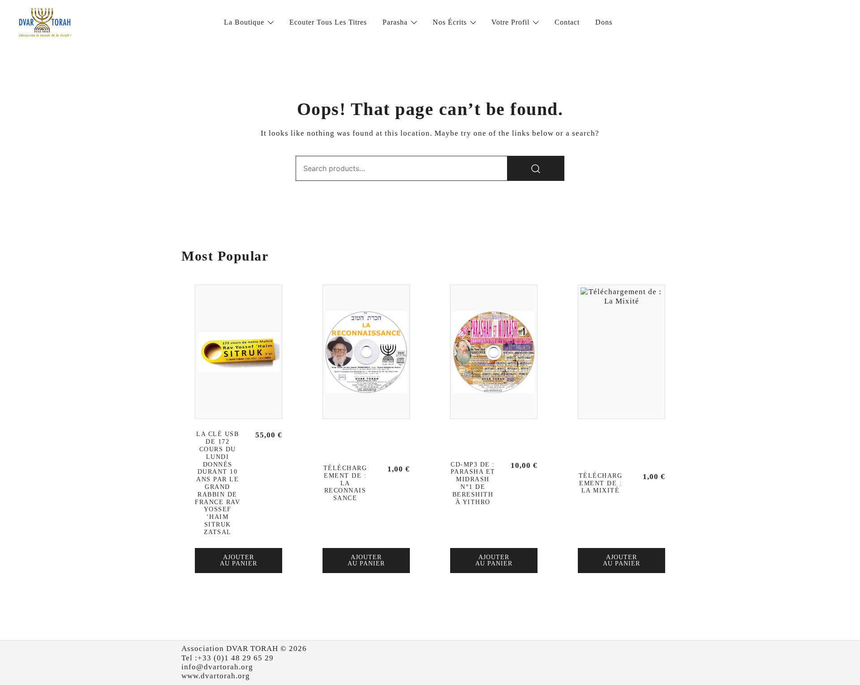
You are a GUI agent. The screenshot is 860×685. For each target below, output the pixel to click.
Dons (603, 22)
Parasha (395, 22)
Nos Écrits (450, 22)
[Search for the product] (535, 168)
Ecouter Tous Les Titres (328, 22)
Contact (567, 22)
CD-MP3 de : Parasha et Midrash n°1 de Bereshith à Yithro (473, 483)
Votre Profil (510, 22)
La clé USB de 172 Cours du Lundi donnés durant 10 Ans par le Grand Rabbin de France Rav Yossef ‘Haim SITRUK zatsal (217, 483)
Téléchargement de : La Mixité (601, 483)
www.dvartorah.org (215, 676)
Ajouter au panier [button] (238, 560)
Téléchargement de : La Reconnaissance (345, 483)
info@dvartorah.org (217, 667)
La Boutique (244, 22)
